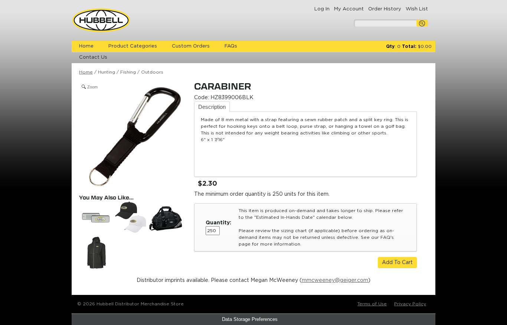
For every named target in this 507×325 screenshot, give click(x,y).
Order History (384, 9)
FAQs (231, 46)
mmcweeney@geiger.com (335, 280)
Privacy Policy (410, 304)
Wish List (417, 9)
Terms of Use (372, 304)
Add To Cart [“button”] (397, 262)
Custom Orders (191, 46)
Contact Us (93, 57)
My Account (349, 9)
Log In (322, 9)
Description (212, 107)
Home (86, 46)
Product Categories (132, 46)
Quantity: (218, 222)
